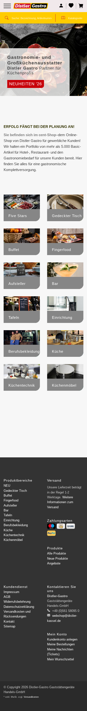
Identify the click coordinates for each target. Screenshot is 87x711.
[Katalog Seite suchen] (63, 18)
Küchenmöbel (13, 540)
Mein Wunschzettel (60, 659)
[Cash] (61, 526)
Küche (8, 530)
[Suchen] (6, 18)
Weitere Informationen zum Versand (60, 502)
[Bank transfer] (70, 526)
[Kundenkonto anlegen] (61, 6)
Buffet (8, 495)
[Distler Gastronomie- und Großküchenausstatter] (30, 8)
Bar (6, 510)
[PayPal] (51, 533)
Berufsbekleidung (16, 525)
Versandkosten (31, 697)
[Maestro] (51, 526)
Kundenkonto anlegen (62, 639)
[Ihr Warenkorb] (79, 6)
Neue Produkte (57, 558)
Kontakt (9, 621)
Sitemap (9, 626)
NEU (7, 485)
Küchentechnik (14, 535)
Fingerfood (11, 500)
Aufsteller (10, 505)
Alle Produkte (56, 553)
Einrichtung (11, 520)
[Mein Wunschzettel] (71, 6)
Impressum (11, 592)
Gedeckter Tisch (15, 490)
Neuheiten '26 (25, 84)
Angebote (53, 563)
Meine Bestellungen (61, 644)
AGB (7, 597)
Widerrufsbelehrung (17, 601)
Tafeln (8, 515)
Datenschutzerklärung (19, 607)
